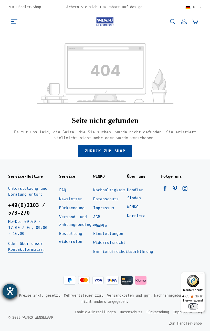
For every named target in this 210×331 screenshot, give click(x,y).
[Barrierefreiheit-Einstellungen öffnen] (10, 291)
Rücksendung (72, 208)
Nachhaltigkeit (109, 190)
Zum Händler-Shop (24, 7)
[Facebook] (166, 190)
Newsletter (70, 199)
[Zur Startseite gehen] (104, 21)
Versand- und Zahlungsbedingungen (81, 221)
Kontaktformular (25, 249)
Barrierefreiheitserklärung (123, 251)
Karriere (136, 216)
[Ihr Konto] (184, 21)
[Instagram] (185, 190)
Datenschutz (106, 199)
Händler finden (135, 194)
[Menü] (14, 21)
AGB (96, 217)
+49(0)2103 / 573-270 (26, 209)
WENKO (133, 207)
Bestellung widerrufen (70, 237)
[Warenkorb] (195, 21)
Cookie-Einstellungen (108, 229)
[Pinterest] (176, 190)
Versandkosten (120, 295)
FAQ (62, 190)
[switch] (193, 306)
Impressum (103, 208)
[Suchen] (172, 21)
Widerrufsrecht (109, 242)
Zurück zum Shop (105, 151)
